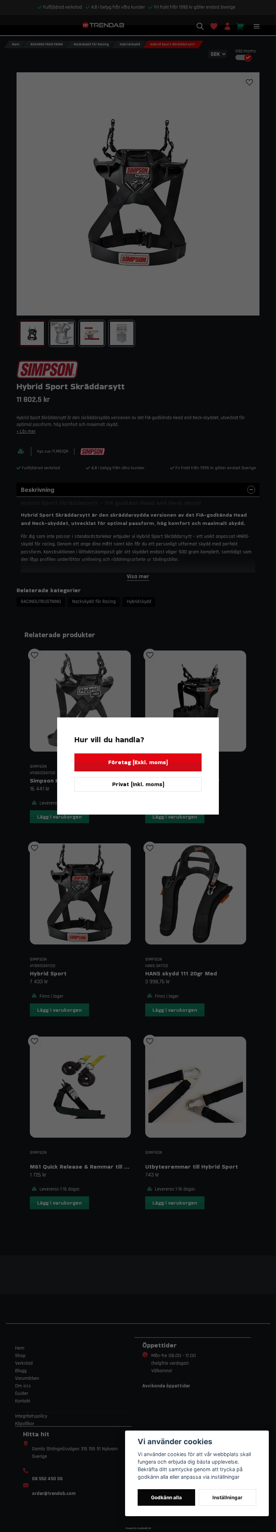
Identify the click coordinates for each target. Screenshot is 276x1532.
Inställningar (227, 1497)
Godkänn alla (166, 1497)
